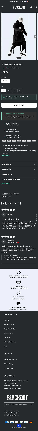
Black (5, 81)
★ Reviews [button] (36, 217)
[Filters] (3, 203)
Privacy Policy (8, 364)
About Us (7, 320)
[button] (2, 7)
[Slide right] (35, 36)
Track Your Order (9, 329)
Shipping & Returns (10, 359)
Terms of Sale (8, 368)
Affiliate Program (9, 342)
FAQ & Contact (9, 324)
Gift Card (7, 337)
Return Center (8, 333)
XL (20, 90)
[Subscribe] (32, 404)
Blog (5, 346)
